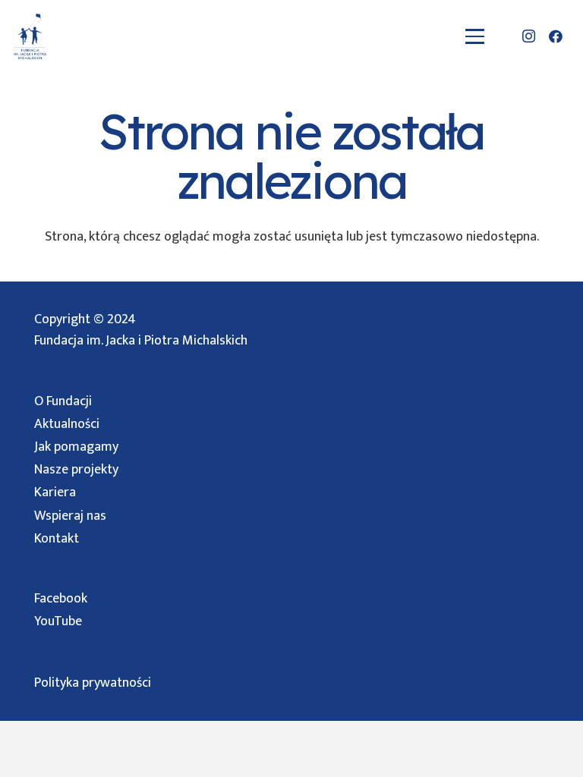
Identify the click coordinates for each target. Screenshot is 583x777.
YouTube (58, 621)
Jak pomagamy (76, 447)
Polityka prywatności (92, 683)
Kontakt (56, 538)
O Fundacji (63, 401)
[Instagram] (528, 36)
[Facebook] (555, 36)
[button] (475, 36)
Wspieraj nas (70, 516)
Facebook (60, 598)
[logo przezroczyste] (30, 36)
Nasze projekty (76, 469)
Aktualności (66, 424)
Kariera (55, 492)
